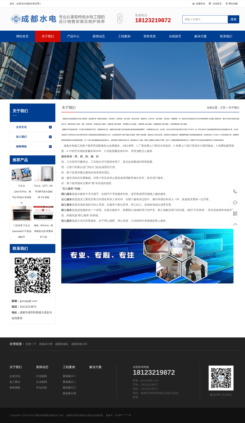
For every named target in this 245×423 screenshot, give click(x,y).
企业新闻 (41, 382)
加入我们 (21, 136)
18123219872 (235, 192)
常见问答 (41, 387)
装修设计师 (45, 343)
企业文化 (21, 126)
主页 (222, 107)
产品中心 (73, 36)
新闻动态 (99, 36)
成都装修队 (62, 343)
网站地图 (233, 3)
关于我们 (48, 36)
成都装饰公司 (79, 343)
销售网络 (21, 146)
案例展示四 (69, 393)
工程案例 (124, 36)
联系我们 (226, 36)
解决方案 (200, 36)
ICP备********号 (123, 415)
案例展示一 (69, 376)
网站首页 (22, 36)
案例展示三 (69, 387)
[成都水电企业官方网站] (59, 19)
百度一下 (31, 343)
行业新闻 (41, 376)
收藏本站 (200, 3)
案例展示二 (69, 382)
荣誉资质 (150, 36)
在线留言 (217, 3)
